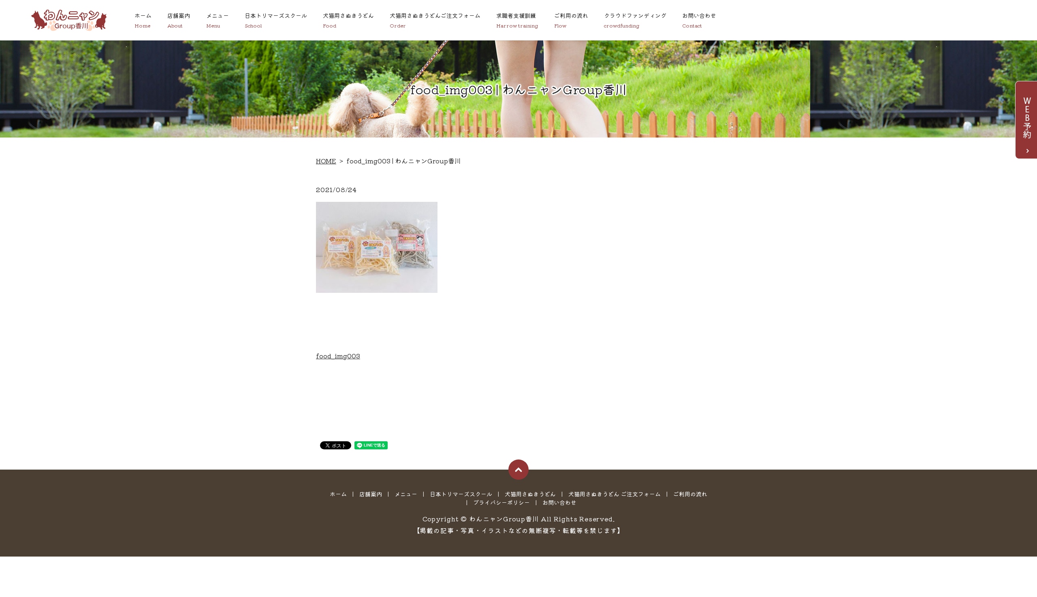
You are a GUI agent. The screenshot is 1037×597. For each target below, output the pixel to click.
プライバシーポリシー (501, 502)
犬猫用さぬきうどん (348, 20)
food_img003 (338, 355)
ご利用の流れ (571, 20)
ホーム (142, 20)
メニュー (217, 20)
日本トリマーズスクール (276, 20)
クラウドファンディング (635, 20)
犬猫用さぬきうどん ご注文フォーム (614, 494)
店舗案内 (178, 20)
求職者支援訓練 (517, 20)
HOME (326, 160)
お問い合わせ (699, 20)
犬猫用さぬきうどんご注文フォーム (435, 20)
